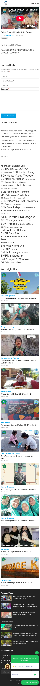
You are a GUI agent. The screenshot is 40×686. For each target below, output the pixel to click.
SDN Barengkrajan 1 (30, 179)
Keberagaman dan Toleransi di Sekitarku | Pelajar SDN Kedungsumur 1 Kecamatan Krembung (26, 605)
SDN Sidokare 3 (30, 211)
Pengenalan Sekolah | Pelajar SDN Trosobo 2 (18, 425)
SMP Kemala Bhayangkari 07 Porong (16, 238)
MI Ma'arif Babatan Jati (13, 165)
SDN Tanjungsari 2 (10, 220)
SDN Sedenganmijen (12, 210)
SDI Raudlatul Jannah (6, 172)
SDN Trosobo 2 (10, 223)
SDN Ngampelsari (19, 198)
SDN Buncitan (6, 182)
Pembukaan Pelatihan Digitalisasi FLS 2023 (25, 626)
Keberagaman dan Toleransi (10, 358)
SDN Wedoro (5, 227)
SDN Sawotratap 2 (29, 208)
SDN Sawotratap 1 (11, 207)
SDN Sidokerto (4, 214)
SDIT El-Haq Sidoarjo (24, 172)
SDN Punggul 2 (17, 204)
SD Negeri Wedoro (7, 185)
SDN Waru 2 (26, 223)
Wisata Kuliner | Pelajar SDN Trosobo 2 (16, 150)
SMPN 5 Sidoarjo (12, 255)
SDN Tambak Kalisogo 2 (18, 216)
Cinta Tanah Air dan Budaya (10, 453)
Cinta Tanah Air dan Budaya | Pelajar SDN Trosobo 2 (17, 457)
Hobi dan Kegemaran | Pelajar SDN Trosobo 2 (18, 136)
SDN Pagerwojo (10, 200)
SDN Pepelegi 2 (7, 204)
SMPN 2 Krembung (12, 245)
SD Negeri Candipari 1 (20, 182)
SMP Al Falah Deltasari (14, 230)
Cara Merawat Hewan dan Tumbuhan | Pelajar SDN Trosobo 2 (18, 361)
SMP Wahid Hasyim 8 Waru (11, 262)
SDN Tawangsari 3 (26, 221)
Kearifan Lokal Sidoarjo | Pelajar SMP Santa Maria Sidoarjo (25, 642)
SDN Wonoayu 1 (14, 227)
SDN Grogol (4, 38)
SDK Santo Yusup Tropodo (17, 175)
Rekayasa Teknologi (7, 327)
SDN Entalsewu (23, 185)
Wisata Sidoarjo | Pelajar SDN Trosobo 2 (16, 582)
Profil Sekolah (5, 422)
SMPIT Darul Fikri (10, 233)
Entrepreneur (9, 35)
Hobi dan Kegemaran (8, 296)
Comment (5, 89)
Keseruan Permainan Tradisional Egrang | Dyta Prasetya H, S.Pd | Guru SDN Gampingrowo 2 (19, 132)
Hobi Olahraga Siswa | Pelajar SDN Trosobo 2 (18, 489)
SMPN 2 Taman (9, 248)
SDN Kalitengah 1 (12, 188)
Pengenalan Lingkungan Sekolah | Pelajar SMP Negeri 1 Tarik (24, 613)
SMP (21, 227)
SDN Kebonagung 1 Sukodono (15, 194)
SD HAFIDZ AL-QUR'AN (14, 168)
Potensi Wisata (6, 391)
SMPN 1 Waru (8, 242)
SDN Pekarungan (29, 200)
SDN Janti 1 (4, 188)
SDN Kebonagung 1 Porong (15, 191)
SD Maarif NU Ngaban (12, 178)
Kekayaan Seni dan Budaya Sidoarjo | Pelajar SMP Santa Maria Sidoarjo (25, 634)
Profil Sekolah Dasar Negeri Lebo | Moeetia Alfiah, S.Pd (24, 597)
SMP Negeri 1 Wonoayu (15, 258)
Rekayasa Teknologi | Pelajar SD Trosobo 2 (17, 140)
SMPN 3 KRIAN (26, 252)
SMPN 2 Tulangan (11, 252)
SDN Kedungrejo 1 (6, 198)
